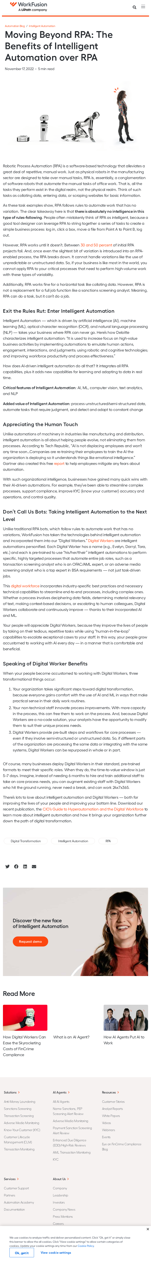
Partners (9, 1195)
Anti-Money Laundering (19, 1101)
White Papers (111, 1116)
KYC (55, 1159)
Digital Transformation (26, 841)
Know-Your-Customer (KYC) (22, 1130)
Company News (64, 1209)
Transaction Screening (19, 1116)
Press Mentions (63, 1216)
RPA (108, 841)
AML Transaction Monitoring (71, 1152)
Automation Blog (15, 26)
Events (106, 1137)
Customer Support (16, 1188)
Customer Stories (113, 1101)
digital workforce (25, 585)
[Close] (148, 1229)
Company (60, 1188)
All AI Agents (61, 1101)
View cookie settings (56, 1252)
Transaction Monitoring (19, 1149)
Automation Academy (19, 1202)
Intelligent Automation (42, 26)
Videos (106, 1123)
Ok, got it (22, 1253)
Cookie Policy (86, 1245)
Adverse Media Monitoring (21, 1123)
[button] (7, 866)
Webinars (108, 1130)
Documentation (14, 1209)
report (59, 463)
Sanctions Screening (17, 1108)
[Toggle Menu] (142, 6)
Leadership (60, 1195)
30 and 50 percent (96, 244)
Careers (58, 1223)
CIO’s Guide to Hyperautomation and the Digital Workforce (93, 809)
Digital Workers (101, 540)
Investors (58, 1202)
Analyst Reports (112, 1108)
